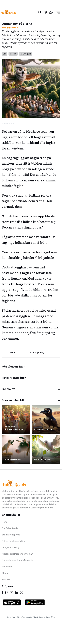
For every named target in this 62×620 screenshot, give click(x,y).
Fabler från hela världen (14, 541)
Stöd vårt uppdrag (11, 534)
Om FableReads (10, 528)
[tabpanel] (30, 235)
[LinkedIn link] (16, 592)
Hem (4, 522)
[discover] (58, 12)
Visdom (13, 54)
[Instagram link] (7, 592)
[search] (39, 12)
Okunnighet (25, 54)
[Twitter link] (11, 592)
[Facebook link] (2, 592)
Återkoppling (37, 352)
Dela (12, 352)
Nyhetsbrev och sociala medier (18, 560)
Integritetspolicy (10, 547)
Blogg (5, 573)
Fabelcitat (7, 566)
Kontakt (6, 579)
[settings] (45, 12)
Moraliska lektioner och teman (17, 554)
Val (4, 54)
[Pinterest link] (21, 592)
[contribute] (51, 12)
